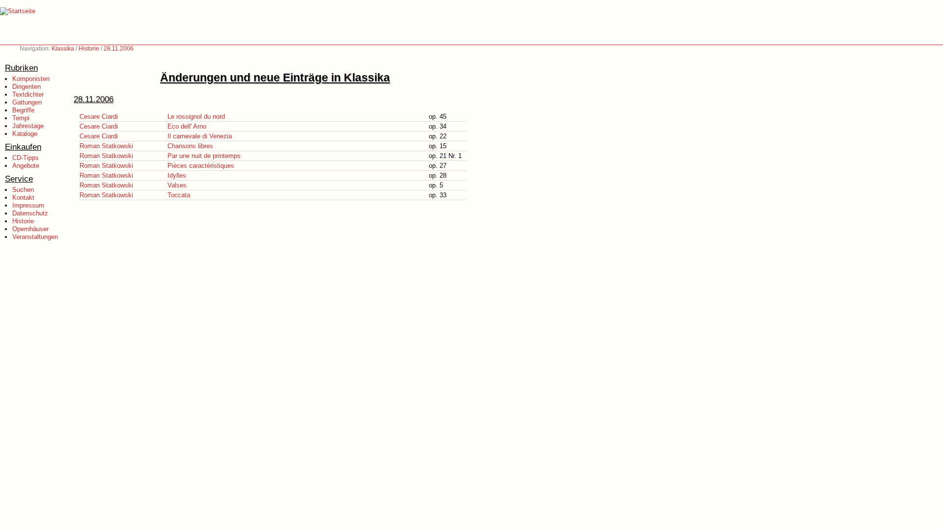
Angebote (25, 165)
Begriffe (23, 110)
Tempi (20, 118)
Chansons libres (190, 146)
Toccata (178, 195)
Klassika (63, 48)
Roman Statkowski (106, 146)
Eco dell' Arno (186, 126)
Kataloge (24, 133)
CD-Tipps (25, 157)
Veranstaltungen (35, 236)
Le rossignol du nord (196, 116)
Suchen (23, 189)
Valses (177, 185)
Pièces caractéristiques (200, 165)
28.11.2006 (119, 48)
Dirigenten (26, 86)
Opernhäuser (30, 229)
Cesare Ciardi (99, 116)
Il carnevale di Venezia (199, 136)
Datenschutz (30, 213)
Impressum (28, 205)
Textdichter (28, 94)
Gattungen (27, 102)
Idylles (176, 175)
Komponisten (31, 78)
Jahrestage (28, 126)
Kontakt (23, 197)
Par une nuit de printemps (204, 155)
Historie (89, 48)
